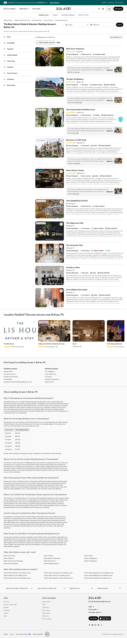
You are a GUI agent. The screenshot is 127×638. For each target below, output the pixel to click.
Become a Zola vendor (10, 604)
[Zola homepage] (63, 9)
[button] (87, 25)
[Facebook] (89, 625)
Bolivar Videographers (90, 558)
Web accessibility (38, 634)
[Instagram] (98, 625)
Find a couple (36, 8)
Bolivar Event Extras (9, 555)
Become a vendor (83, 15)
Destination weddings (68, 15)
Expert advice (24, 8)
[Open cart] (103, 9)
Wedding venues (43, 15)
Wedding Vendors (8, 20)
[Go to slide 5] (52, 65)
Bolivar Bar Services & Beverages (13, 561)
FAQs (43, 604)
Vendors (55, 15)
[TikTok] (101, 625)
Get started (93, 618)
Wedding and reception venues (22, 20)
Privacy (6, 634)
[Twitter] (95, 625)
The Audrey (48, 376)
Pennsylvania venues (37, 20)
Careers (6, 613)
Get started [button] (118, 8)
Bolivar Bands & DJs (50, 561)
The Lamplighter (49, 371)
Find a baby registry (94, 612)
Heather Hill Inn (8, 371)
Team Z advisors (47, 619)
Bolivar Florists (88, 555)
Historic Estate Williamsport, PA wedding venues (98, 575)
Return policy (46, 613)
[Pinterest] (92, 625)
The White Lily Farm (10, 374)
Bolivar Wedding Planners (51, 563)
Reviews (6, 607)
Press (5, 616)
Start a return (46, 610)
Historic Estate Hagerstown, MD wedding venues (58, 578)
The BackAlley (8, 379)
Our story (6, 601)
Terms (46, 2)
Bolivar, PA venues (48, 20)
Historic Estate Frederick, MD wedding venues (17, 578)
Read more (110, 70)
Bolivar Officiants (9, 558)
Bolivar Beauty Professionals (52, 558)
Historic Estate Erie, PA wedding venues (15, 575)
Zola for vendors (119, 2)
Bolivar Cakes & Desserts (11, 563)
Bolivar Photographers (90, 561)
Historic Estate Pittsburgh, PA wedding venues (17, 573)
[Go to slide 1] (46, 65)
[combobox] (102, 25)
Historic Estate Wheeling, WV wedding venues (97, 578)
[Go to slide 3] (49, 65)
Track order (45, 607)
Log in (90, 606)
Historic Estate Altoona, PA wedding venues (57, 575)
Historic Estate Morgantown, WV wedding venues (98, 573)
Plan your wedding (9, 8)
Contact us (45, 616)
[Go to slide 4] (51, 65)
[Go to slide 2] (48, 65)
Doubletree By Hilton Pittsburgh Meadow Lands (18, 382)
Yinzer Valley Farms (50, 374)
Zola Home (111, 2)
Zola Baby (104, 2)
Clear (58, 42)
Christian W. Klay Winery (11, 376)
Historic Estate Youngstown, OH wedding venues (58, 573)
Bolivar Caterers (48, 555)
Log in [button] (109, 8)
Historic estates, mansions (61, 20)
